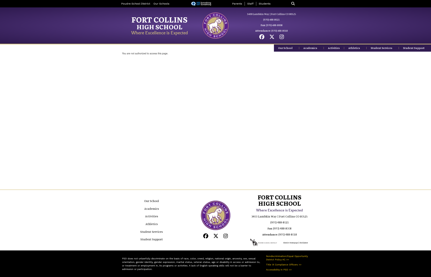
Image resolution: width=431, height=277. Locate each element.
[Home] (215, 25)
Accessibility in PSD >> (279, 269)
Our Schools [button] (161, 3)
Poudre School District (135, 3)
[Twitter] (271, 37)
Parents (237, 3)
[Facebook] (261, 37)
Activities (334, 48)
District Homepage (290, 243)
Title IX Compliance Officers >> (283, 264)
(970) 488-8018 (279, 30)
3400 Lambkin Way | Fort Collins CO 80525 (271, 14)
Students (265, 3)
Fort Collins (159, 19)
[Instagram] (281, 37)
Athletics (354, 48)
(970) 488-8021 (271, 19)
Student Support (414, 48)
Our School (285, 48)
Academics (310, 48)
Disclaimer (304, 243)
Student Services (381, 48)
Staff (250, 3)
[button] (293, 4)
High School (160, 26)
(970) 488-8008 (274, 25)
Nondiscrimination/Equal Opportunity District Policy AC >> (287, 258)
